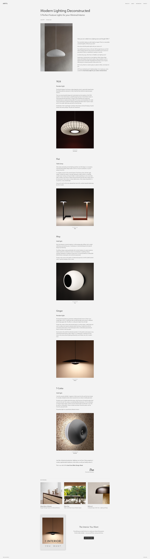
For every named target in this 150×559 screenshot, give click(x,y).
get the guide (89, 538)
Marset (75, 380)
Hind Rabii (75, 453)
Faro (75, 302)
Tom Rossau (75, 151)
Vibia (75, 228)
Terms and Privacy (6, 557)
